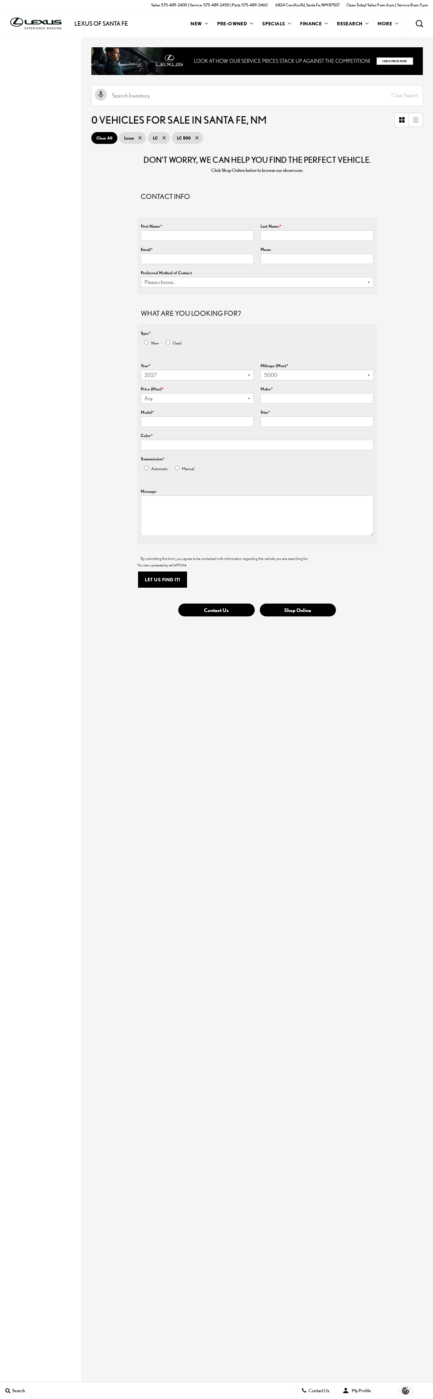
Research (349, 25)
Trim (265, 412)
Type (146, 333)
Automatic (159, 468)
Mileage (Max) (274, 365)
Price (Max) (152, 388)
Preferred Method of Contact (166, 272)
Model (147, 412)
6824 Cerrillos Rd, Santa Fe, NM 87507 (307, 4)
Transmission (152, 458)
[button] (419, 23)
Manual (188, 468)
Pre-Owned (232, 23)
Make (266, 388)
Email (147, 249)
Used (177, 343)
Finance (311, 23)
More (384, 25)
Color (147, 435)
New (196, 23)
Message (148, 491)
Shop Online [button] (297, 610)
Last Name (270, 226)
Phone (265, 249)
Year (146, 365)
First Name (151, 226)
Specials (273, 23)
